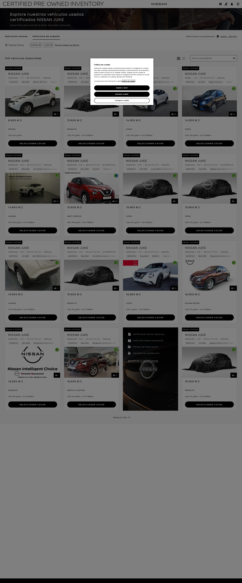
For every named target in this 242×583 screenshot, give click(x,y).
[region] (121, 81)
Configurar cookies (122, 100)
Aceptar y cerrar (122, 88)
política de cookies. (128, 81)
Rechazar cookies (121, 94)
